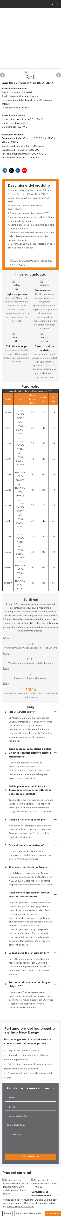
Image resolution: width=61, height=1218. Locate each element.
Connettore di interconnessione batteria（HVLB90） (43, 1194)
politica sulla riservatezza (20, 1206)
